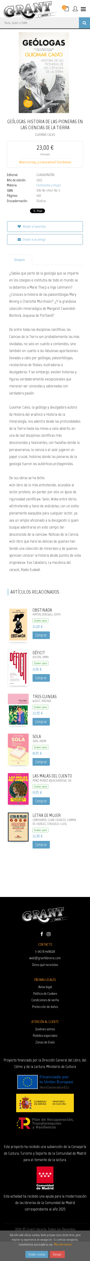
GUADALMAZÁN (45, 175)
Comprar (41, 635)
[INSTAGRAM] (48, 933)
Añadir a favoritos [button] (34, 226)
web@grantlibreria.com (45, 958)
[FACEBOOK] (41, 933)
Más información (63, 1244)
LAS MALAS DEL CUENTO (52, 776)
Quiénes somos (45, 1029)
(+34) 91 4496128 (45, 951)
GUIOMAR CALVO (45, 135)
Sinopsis (19, 260)
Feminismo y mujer (48, 185)
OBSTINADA (42, 610)
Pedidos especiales (45, 1035)
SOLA (37, 736)
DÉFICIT (39, 652)
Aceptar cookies (36, 1254)
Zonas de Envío (45, 1042)
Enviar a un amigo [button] (34, 239)
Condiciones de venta (45, 1000)
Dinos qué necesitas (45, 964)
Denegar (57, 1254)
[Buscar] (84, 22)
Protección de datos (45, 1006)
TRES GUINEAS (45, 696)
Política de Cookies (45, 993)
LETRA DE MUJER (47, 815)
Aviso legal (45, 987)
